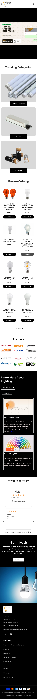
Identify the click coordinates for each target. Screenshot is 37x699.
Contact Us (18, 560)
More (12, 431)
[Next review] (34, 521)
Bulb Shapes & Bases (11, 417)
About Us (6, 649)
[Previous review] (3, 521)
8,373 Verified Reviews (18, 498)
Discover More (7, 387)
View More (17, 329)
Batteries (18, 170)
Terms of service (28, 695)
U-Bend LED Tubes (18, 103)
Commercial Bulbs (11, 692)
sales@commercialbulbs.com (17, 629)
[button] (29, 4)
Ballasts (18, 137)
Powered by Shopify (21, 692)
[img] (18, 495)
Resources (7, 393)
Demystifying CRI (10, 454)
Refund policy (19, 695)
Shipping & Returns (9, 657)
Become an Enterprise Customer (13, 645)
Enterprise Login (8, 677)
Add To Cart (9, 217)
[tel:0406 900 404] (8, 626)
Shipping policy (10, 695)
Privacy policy (31, 692)
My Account (7, 673)
